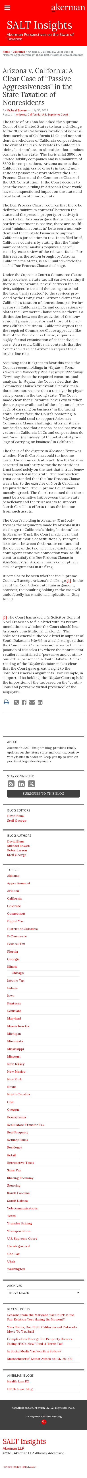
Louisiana (14, 1011)
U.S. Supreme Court (55, 114)
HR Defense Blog (20, 1389)
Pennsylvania (16, 1117)
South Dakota (17, 1201)
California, (34, 114)
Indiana (12, 988)
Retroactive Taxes (20, 1163)
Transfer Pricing (19, 1223)
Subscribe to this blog (43, 794)
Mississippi (15, 1049)
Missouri (13, 1056)
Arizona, (21, 114)
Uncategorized (18, 1246)
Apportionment (18, 883)
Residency (14, 1147)
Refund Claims (17, 1140)
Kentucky (14, 1003)
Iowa (10, 996)
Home (6, 51)
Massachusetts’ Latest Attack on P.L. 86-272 (39, 1359)
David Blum (15, 816)
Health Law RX (18, 1381)
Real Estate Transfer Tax (25, 1125)
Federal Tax (16, 944)
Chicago (18, 973)
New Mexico (16, 1071)
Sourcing (14, 1185)
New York (14, 1079)
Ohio (10, 1102)
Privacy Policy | (12, 1466)
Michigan (14, 1034)
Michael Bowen (17, 110)
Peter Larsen (17, 850)
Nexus (11, 1087)
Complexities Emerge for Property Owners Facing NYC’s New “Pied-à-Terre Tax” (39, 1341)
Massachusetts (18, 1026)
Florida (12, 952)
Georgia (13, 959)
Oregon (13, 1110)
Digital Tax (15, 921)
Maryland (14, 1018)
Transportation (18, 1231)
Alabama (13, 876)
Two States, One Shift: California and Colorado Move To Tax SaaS (42, 1329)
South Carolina (18, 1193)
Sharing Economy (20, 1178)
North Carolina (18, 1094)
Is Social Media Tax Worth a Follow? (34, 1351)
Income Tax (15, 981)
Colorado (14, 906)
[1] (69, 580)
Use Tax (13, 1254)
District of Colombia (22, 929)
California (19, 51)
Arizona (13, 891)
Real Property (17, 1132)
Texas (11, 1216)
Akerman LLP (13, 1448)
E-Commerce (17, 936)
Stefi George (17, 821)
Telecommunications (22, 1208)
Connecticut (16, 913)
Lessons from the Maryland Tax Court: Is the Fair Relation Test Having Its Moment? (41, 1317)
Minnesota (15, 1041)
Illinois (12, 967)
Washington (16, 1269)
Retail (11, 1155)
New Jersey (15, 1064)
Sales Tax (14, 1170)
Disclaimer (29, 1466)
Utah (11, 1261)
